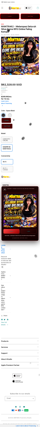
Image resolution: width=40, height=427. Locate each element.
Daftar (11, 231)
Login (28, 231)
